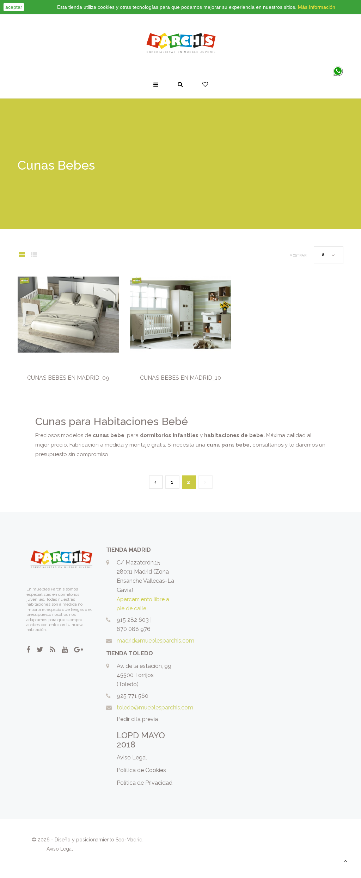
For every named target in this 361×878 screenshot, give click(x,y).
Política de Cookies (141, 770)
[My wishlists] (205, 84)
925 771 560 (132, 696)
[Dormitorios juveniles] (180, 43)
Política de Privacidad (144, 782)
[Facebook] (28, 649)
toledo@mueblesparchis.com (155, 707)
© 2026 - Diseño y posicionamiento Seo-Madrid (87, 839)
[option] (68, 314)
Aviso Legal (132, 757)
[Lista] (34, 255)
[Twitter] (40, 649)
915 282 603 (133, 620)
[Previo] (156, 482)
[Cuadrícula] (22, 255)
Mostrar (298, 255)
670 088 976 (134, 629)
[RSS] (52, 649)
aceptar (13, 7)
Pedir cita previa (137, 719)
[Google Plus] (78, 649)
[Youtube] (65, 649)
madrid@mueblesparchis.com (155, 640)
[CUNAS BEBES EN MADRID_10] (180, 314)
